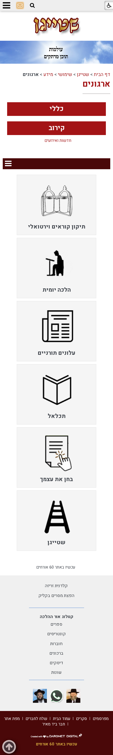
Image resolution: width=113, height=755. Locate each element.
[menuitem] (56, 205)
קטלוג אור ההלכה (56, 616)
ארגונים (96, 84)
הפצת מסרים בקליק (56, 595)
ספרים (56, 624)
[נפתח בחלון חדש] (73, 696)
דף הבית (102, 74)
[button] (32, 5)
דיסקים (56, 663)
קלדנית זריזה (56, 586)
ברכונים (56, 653)
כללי (57, 109)
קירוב (57, 128)
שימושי (65, 74)
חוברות (56, 643)
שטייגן (83, 74)
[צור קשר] (20, 6)
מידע (48, 74)
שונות (56, 672)
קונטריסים (56, 634)
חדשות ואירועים (57, 141)
